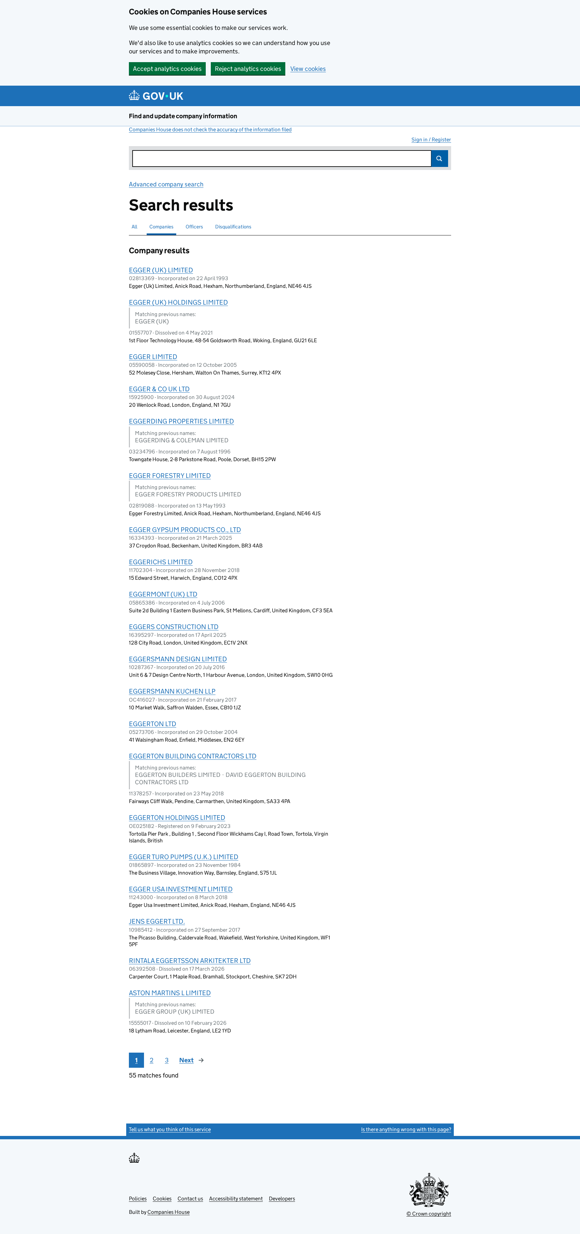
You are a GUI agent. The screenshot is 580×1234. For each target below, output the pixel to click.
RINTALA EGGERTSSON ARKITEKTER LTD (190, 961)
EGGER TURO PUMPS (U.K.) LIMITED (183, 857)
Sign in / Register (431, 139)
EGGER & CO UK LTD (159, 389)
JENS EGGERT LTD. (157, 921)
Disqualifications (233, 226)
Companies (161, 226)
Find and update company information (183, 116)
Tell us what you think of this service (170, 1129)
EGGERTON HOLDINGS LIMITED (177, 817)
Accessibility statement (236, 1198)
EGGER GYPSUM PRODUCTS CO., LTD (185, 530)
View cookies (308, 68)
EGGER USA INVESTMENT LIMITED (181, 889)
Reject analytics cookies (248, 69)
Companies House (168, 1212)
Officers (194, 226)
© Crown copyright (428, 1213)
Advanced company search (166, 184)
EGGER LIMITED (153, 357)
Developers (282, 1198)
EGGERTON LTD (152, 724)
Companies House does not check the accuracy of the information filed (210, 129)
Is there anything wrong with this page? (406, 1129)
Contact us (190, 1198)
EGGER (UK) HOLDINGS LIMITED (178, 302)
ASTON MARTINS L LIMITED (170, 993)
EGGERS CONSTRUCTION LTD (174, 627)
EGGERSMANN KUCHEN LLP (172, 691)
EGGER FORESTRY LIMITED (170, 476)
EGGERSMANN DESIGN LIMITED (178, 659)
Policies (138, 1198)
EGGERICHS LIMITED (161, 562)
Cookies (162, 1198)
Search (439, 158)
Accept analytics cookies (167, 69)
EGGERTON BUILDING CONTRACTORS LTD (192, 756)
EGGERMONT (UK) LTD (163, 594)
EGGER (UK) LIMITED (161, 270)
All (134, 226)
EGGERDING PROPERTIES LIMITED (181, 421)
